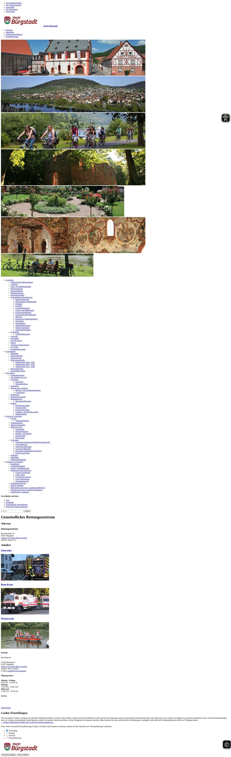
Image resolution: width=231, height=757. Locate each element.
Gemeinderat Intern (18, 371)
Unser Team (20, 475)
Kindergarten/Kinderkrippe (25, 315)
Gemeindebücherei (22, 308)
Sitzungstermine (17, 356)
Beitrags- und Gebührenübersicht (28, 390)
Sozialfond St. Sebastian (20, 492)
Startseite (9, 30)
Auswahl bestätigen (9, 755)
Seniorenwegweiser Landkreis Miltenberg (26, 490)
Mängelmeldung (21, 384)
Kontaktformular (12, 37)
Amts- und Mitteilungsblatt (21, 287)
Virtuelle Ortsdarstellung (20, 345)
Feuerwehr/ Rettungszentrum (26, 319)
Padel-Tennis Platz (22, 453)
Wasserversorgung (22, 328)
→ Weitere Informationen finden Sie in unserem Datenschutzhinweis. (27, 722)
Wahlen (13, 403)
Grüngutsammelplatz (23, 313)
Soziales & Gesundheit (14, 462)
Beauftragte (15, 464)
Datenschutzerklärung (14, 34)
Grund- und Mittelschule (24, 310)
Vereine (13, 418)
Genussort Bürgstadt (23, 449)
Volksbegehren (21, 414)
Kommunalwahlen (22, 410)
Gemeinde (10, 280)
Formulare (14, 380)
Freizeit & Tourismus (14, 416)
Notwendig (13, 731)
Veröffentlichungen (22, 334)
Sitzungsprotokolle (18, 360)
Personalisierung (15, 738)
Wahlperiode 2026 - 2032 (25, 362)
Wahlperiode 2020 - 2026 (25, 364)
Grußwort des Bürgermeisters (22, 282)
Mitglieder (14, 354)
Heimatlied (15, 338)
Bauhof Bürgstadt (22, 300)
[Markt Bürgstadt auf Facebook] (11, 704)
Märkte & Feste (16, 427)
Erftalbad (18, 304)
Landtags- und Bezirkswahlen (26, 412)
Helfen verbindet (17, 486)
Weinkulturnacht (21, 431)
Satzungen (15, 386)
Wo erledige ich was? (19, 377)
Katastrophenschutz (18, 349)
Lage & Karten (16, 341)
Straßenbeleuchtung (22, 325)
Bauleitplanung (16, 399)
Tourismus (15, 440)
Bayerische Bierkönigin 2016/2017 (28, 451)
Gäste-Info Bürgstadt (23, 447)
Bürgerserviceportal (18, 397)
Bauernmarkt (20, 436)
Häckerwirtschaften (18, 425)
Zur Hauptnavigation (14, 3)
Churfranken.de (21, 444)
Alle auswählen (23, 755)
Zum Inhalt (10, 7)
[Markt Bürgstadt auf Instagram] (3, 704)
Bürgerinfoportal (17, 369)
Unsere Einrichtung (22, 473)
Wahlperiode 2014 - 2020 (25, 367)
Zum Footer (10, 12)
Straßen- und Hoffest (23, 434)
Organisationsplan (17, 375)
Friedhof (18, 306)
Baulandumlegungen (23, 401)
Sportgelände (20, 323)
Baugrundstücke (17, 291)
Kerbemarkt (19, 438)
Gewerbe (14, 336)
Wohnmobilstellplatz (23, 330)
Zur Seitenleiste (12, 9)
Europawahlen (20, 408)
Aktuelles (14, 284)
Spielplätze (19, 321)
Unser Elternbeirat (22, 479)
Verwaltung (10, 373)
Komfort (12, 736)
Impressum (10, 32)
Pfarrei (13, 343)
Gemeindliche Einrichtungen (21, 297)
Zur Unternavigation (13, 5)
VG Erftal (14, 347)
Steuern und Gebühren (19, 388)
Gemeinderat (11, 351)
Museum (18, 317)
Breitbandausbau (17, 293)
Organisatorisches (22, 481)
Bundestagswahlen (22, 406)
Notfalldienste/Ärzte (18, 483)
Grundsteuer (20, 393)
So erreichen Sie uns (23, 477)
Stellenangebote (17, 289)
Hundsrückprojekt (17, 295)
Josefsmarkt (19, 429)
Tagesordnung (16, 358)
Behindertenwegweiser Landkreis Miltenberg (28, 488)
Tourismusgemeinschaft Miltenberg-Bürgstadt (32, 442)
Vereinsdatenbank (22, 421)
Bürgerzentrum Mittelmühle (25, 302)
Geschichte (15, 332)
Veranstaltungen (17, 423)
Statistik (12, 733)
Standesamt (15, 395)
